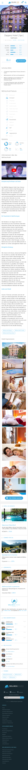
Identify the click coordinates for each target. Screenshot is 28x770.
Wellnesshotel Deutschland (8, 333)
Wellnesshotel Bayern (7, 330)
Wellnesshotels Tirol (6, 755)
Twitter (6, 692)
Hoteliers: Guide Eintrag (7, 721)
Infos (5, 30)
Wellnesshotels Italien (6, 757)
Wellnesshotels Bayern (6, 751)
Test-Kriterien (4, 728)
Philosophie (4, 742)
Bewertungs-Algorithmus (7, 730)
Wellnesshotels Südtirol (6, 759)
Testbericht (22, 61)
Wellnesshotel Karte (6, 709)
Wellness (4, 677)
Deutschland (21, 40)
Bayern (14, 40)
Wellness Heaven (5, 740)
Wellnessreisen (12, 677)
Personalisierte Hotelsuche (7, 713)
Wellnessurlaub (18, 674)
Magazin (4, 734)
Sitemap (4, 763)
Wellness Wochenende (7, 674)
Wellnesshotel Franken (19, 330)
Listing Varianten (5, 743)
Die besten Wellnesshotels (7, 711)
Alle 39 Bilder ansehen (15, 498)
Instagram (21, 692)
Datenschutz (10, 722)
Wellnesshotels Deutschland (7, 749)
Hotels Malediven (5, 761)
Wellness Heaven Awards (7, 738)
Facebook (13, 692)
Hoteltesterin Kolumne (6, 736)
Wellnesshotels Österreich (7, 753)
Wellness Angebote (6, 715)
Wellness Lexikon (5, 717)
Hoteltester (4, 732)
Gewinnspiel (4, 719)
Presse (3, 707)
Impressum (4, 722)
